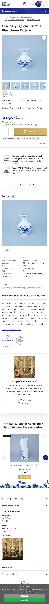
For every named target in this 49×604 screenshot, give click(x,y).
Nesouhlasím (24, 596)
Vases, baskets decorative (14, 288)
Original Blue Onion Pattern (14, 20)
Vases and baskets (33, 20)
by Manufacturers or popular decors (19, 17)
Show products (7, 346)
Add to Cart (24, 477)
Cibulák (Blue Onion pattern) (33, 274)
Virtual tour (27, 400)
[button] (44, 37)
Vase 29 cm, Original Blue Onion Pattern (24, 465)
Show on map (27, 403)
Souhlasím (24, 600)
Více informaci (33, 592)
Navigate (8, 535)
